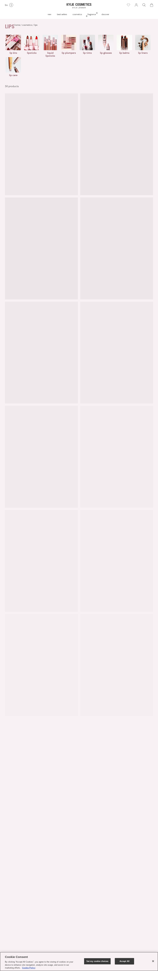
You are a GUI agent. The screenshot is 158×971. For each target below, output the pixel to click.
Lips (35, 25)
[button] (144, 5)
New (49, 14)
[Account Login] (136, 5)
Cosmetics (77, 14)
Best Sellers (62, 14)
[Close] (153, 961)
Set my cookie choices (97, 961)
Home (17, 25)
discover (105, 14)
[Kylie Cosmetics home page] (79, 5)
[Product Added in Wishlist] (128, 5)
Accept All (124, 961)
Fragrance (91, 14)
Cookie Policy (28, 968)
